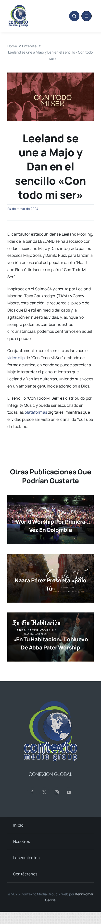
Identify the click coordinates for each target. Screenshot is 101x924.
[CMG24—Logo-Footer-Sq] (50, 703)
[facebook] (32, 792)
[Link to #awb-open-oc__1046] (74, 16)
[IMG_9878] (50, 74)
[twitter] (44, 792)
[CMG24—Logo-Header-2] (27, 7)
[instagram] (57, 792)
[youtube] (69, 792)
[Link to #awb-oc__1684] (86, 16)
